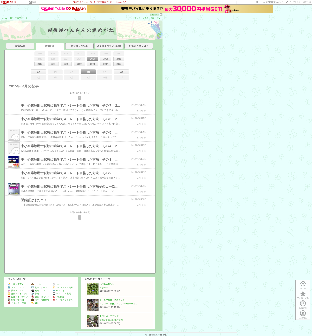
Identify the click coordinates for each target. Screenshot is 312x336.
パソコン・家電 (63, 293)
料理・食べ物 (17, 300)
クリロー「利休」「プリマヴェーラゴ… (118, 303)
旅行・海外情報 (42, 300)
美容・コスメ (17, 290)
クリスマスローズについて (112, 300)
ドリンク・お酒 (18, 303)
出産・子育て (17, 284)
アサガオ (103, 287)
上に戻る (303, 318)
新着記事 (303, 308)
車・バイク (61, 290)
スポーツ (60, 284)
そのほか (60, 296)
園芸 (34, 2)
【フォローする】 (140, 18)
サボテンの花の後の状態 (111, 320)
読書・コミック (42, 296)
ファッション (17, 287)
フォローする (303, 298)
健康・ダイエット (19, 293)
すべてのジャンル (64, 300)
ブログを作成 (294, 2)
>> (273, 2)
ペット (38, 284)
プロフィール (21, 18)
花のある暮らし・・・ (110, 284)
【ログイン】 (156, 18)
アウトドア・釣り (64, 287)
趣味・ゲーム (41, 287)
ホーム (4, 18)
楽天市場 (307, 2)
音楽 (37, 293)
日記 (11, 18)
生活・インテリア (19, 296)
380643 (154, 15)
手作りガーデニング (108, 316)
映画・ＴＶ (40, 290)
